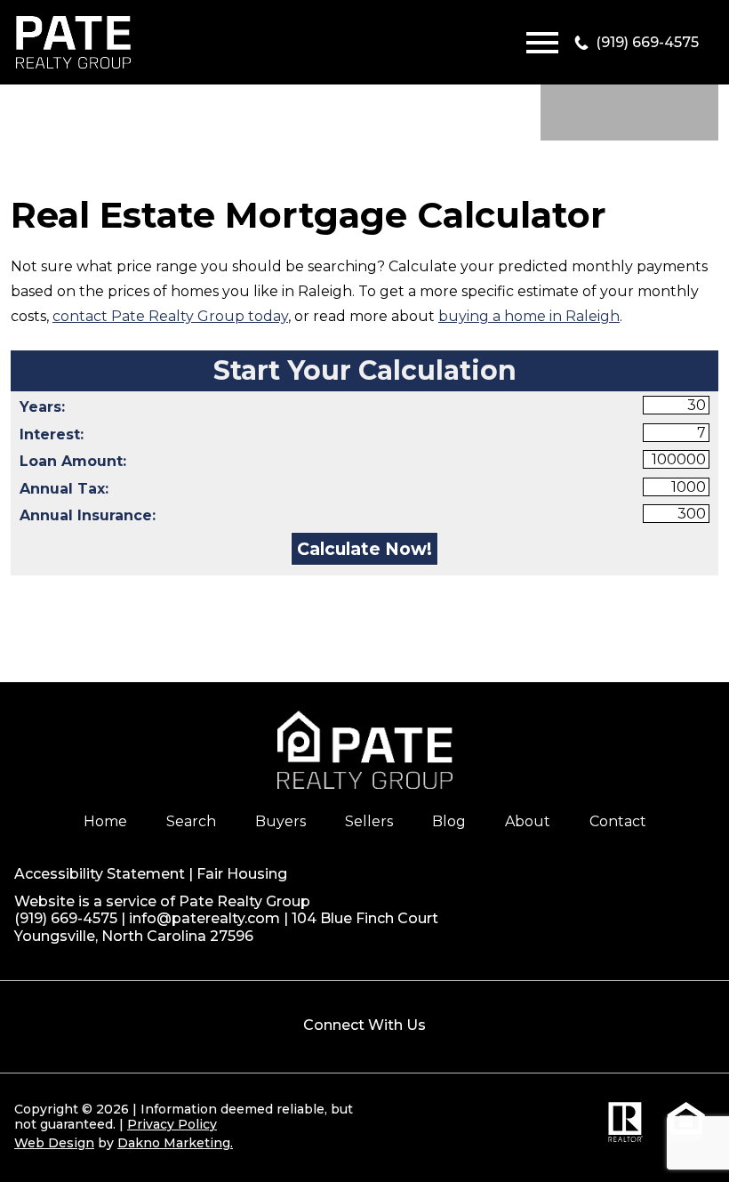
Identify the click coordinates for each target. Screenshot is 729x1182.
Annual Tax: (64, 488)
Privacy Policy (172, 1124)
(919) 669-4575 (65, 918)
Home (105, 821)
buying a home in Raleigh (529, 316)
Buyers (280, 821)
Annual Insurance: (88, 515)
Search (191, 821)
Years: (42, 406)
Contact (617, 821)
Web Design (54, 1143)
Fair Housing (241, 873)
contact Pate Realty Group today (170, 316)
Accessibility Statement (99, 873)
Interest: (52, 434)
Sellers (369, 821)
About (527, 821)
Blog (449, 821)
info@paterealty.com (204, 918)
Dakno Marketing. (175, 1143)
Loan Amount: (73, 461)
